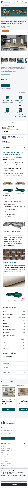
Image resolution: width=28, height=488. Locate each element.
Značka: (3, 27)
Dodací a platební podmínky (7, 448)
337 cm (23, 314)
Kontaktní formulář (8, 438)
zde (2, 476)
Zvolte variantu (5, 85)
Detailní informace (5, 74)
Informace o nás (4, 465)
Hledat (25, 5)
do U (24, 320)
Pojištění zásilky (4, 461)
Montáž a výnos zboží (6, 463)
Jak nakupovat (4, 454)
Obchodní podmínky (5, 456)
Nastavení (14, 480)
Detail (8, 409)
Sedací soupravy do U (10, 356)
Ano (24, 323)
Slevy (2, 452)
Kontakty (3, 446)
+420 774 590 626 (8, 433)
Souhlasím (14, 484)
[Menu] (26, 1)
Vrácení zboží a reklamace (6, 450)
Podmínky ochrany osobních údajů (8, 459)
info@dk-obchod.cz (8, 430)
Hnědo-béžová (22, 317)
